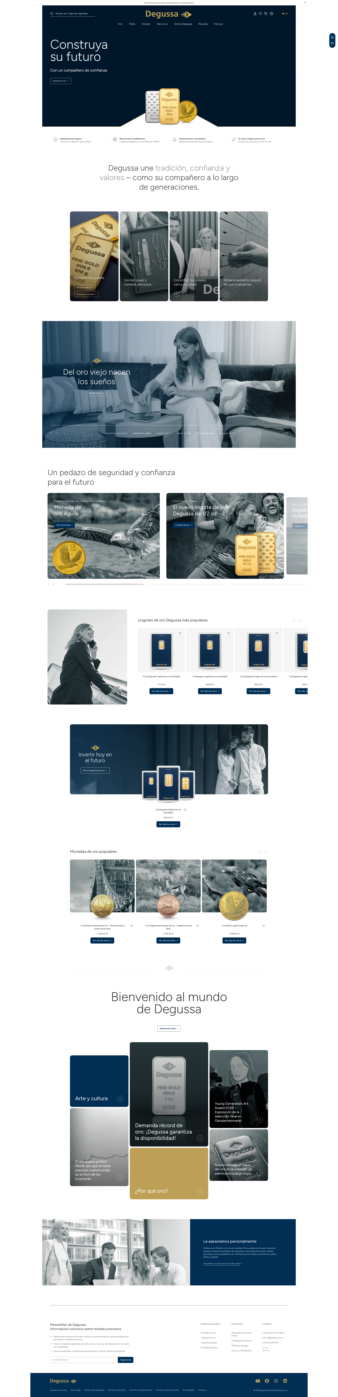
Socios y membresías (241, 1350)
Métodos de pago (239, 1345)
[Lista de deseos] (260, 13)
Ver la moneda (63, 525)
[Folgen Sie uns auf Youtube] (257, 1381)
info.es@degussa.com (272, 1337)
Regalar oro (299, 526)
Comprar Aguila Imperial (98, 398)
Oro (120, 23)
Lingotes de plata (209, 1342)
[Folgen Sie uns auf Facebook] (267, 1381)
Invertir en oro (59, 81)
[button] (271, 13)
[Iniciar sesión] (255, 13)
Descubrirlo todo (168, 1028)
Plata (132, 23)
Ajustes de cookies (58, 1390)
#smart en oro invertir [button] (117, 433)
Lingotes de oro (208, 1337)
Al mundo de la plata (85, 294)
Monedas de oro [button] (227, 433)
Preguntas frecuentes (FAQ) (241, 1334)
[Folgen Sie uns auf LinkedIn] (285, 1381)
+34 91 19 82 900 (270, 1342)
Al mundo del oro (83, 288)
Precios (218, 23)
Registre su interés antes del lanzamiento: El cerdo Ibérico (169, 2)
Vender (146, 23)
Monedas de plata (209, 1347)
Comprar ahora (182, 525)
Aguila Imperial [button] (184, 433)
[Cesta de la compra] (265, 13)
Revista (203, 23)
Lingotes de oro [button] (164, 433)
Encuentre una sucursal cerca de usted (221, 1263)
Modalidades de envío (241, 1340)
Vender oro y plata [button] (142, 433)
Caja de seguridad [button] (205, 433)
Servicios (162, 23)
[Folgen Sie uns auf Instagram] (276, 1381)
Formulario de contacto (273, 1333)
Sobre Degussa (183, 23)
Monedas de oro (208, 1333)
